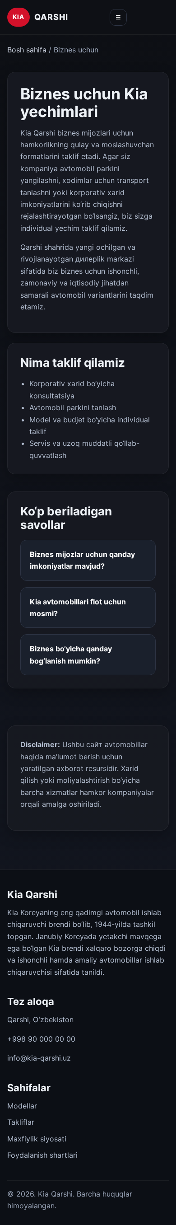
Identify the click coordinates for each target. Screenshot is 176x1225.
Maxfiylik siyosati (36, 1138)
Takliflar (20, 1122)
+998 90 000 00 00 (41, 1038)
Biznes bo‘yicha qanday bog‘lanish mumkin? (71, 654)
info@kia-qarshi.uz (39, 1057)
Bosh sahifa (26, 49)
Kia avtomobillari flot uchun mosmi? (78, 607)
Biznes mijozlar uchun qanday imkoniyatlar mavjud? (82, 560)
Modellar (22, 1105)
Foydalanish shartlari (42, 1155)
